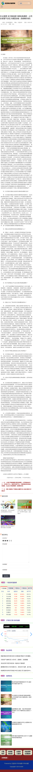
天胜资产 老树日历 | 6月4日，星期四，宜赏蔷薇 (14, 659)
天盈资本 (2, 752)
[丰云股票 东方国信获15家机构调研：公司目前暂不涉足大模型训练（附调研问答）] (6, 699)
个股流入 (17, 588)
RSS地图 (19, 763)
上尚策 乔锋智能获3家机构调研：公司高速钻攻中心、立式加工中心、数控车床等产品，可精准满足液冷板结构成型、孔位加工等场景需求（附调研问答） (16, 484)
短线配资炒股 (10, 752)
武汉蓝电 (8, 603)
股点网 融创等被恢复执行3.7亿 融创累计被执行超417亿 (21, 682)
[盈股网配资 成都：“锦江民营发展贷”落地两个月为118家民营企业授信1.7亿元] (6, 713)
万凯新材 (8, 605)
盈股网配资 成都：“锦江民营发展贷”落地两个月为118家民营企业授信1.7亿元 (21, 710)
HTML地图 (26, 763)
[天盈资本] (8, 3)
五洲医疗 (8, 612)
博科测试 (8, 598)
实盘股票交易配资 (28, 752)
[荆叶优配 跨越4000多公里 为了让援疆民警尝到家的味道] (6, 740)
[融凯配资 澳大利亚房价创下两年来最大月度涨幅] (8, 520)
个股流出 (24, 588)
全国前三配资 (18, 752)
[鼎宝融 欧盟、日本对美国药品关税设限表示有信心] (8, 504)
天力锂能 (8, 594)
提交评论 (6, 576)
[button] (2, 634)
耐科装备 (8, 601)
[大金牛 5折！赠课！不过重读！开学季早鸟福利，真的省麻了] (24, 504)
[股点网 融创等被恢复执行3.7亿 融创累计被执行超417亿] (6, 686)
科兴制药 (8, 610)
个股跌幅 (10, 588)
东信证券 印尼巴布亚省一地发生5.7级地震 (13, 663)
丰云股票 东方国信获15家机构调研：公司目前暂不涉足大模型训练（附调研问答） (22, 697)
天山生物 (8, 596)
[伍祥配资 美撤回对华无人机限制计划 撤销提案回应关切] (6, 726)
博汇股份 (8, 614)
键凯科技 (8, 607)
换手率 (30, 588)
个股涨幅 (3, 588)
